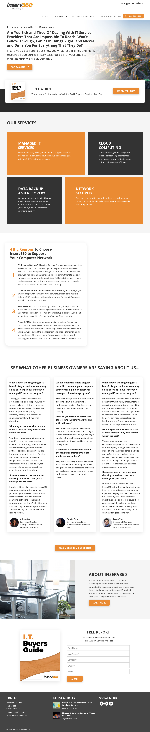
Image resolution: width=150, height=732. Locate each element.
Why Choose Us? (62, 16)
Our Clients (76, 16)
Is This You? (38, 16)
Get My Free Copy (125, 91)
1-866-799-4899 (134, 16)
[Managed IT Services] (46, 153)
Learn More (99, 602)
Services (48, 16)
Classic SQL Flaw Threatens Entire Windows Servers (77, 703)
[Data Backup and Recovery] (34, 200)
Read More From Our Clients (75, 548)
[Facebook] (101, 703)
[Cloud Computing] (115, 153)
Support (117, 16)
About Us (94, 16)
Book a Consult (20, 67)
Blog (85, 16)
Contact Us (106, 16)
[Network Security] (104, 200)
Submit (75, 678)
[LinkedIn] (111, 703)
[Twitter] (106, 703)
